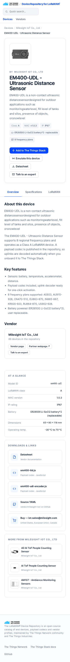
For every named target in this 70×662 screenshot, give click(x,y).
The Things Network (15, 646)
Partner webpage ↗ (39, 346)
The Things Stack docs (43, 646)
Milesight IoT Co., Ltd (28, 27)
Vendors (21, 19)
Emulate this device (28, 158)
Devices (8, 19)
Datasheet (22, 166)
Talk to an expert (26, 174)
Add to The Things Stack (31, 150)
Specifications (33, 191)
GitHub (8, 654)
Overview (13, 191)
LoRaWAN (54, 191)
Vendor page (17, 346)
